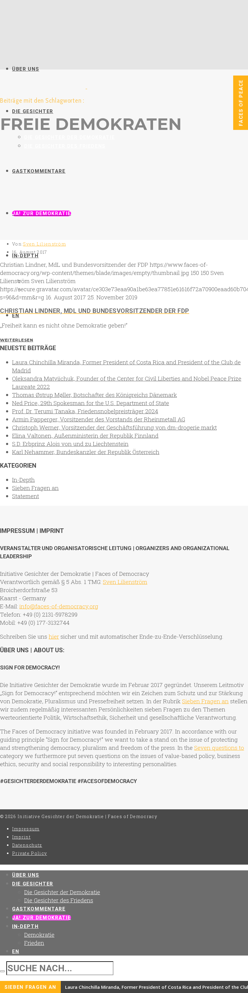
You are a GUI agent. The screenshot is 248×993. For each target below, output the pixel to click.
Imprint (21, 837)
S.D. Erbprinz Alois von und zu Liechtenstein (70, 443)
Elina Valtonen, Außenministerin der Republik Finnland (85, 435)
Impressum (26, 829)
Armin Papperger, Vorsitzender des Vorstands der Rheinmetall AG (98, 419)
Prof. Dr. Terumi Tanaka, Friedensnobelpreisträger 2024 (85, 411)
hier (54, 636)
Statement (25, 496)
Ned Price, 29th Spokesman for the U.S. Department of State (90, 403)
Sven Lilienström (44, 244)
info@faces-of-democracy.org (58, 606)
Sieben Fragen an (35, 488)
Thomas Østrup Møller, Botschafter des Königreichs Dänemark (94, 394)
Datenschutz (27, 845)
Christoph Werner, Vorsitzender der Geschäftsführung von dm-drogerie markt (114, 427)
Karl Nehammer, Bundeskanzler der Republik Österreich (85, 452)
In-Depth (23, 479)
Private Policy (29, 853)
